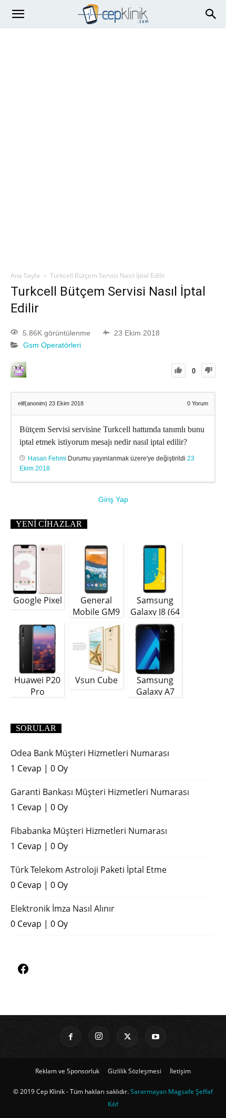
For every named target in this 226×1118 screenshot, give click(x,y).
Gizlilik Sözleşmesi (134, 1071)
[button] (18, 14)
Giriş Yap (113, 499)
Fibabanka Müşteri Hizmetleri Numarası (89, 831)
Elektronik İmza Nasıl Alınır (63, 908)
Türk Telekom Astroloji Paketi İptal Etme (89, 869)
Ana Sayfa (25, 275)
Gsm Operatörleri (52, 345)
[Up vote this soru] (178, 370)
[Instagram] (98, 1036)
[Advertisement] (113, 146)
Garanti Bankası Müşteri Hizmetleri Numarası (100, 792)
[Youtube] (155, 1036)
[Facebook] (70, 1036)
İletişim (180, 1071)
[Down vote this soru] (208, 370)
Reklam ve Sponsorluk (67, 1071)
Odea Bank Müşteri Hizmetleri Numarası (90, 753)
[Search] (211, 14)
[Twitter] (127, 1036)
